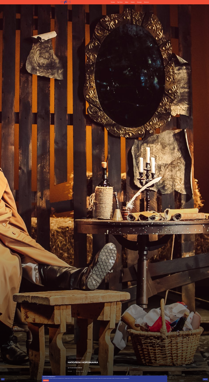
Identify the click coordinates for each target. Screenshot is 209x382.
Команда (139, 2)
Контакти (146, 2)
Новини (133, 2)
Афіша (126, 2)
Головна (113, 2)
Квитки (205, 379)
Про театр (119, 2)
